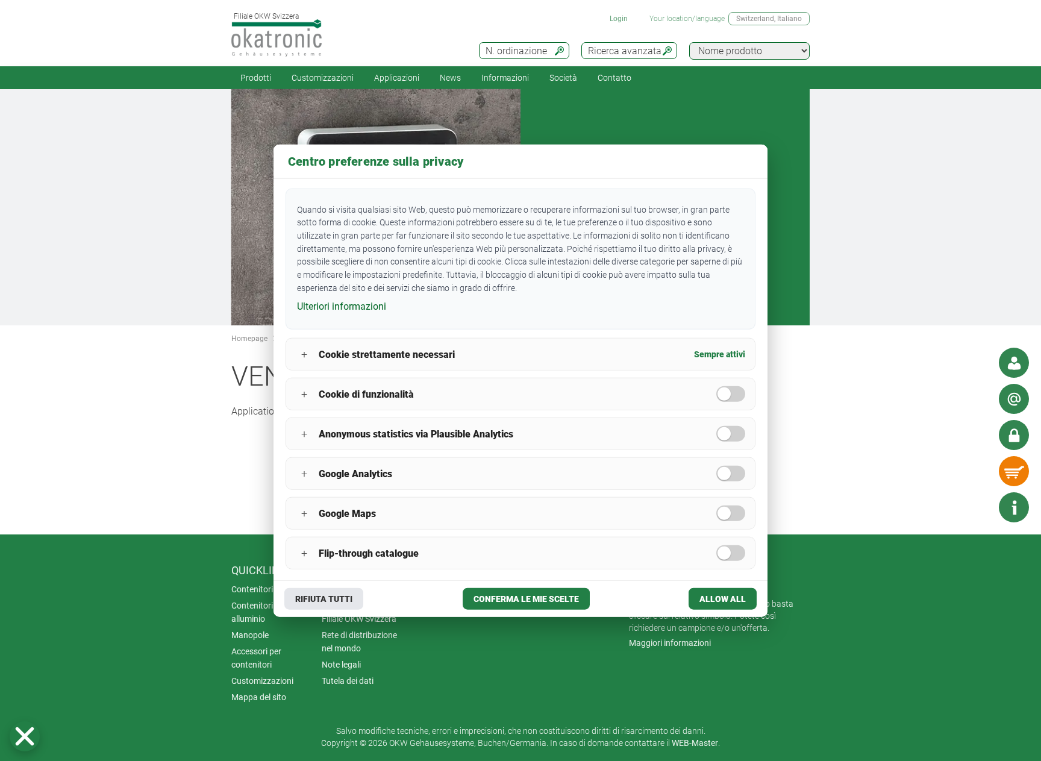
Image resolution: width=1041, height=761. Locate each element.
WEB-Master (695, 743)
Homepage (249, 338)
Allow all (722, 599)
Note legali (341, 664)
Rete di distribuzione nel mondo (359, 641)
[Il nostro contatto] (1014, 363)
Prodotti (255, 78)
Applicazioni (396, 78)
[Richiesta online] (1014, 399)
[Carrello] (1014, 471)
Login (619, 18)
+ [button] (304, 354)
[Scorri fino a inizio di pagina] (978, 507)
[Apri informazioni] (1014, 507)
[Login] (1014, 435)
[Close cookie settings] (25, 736)
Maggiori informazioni (670, 643)
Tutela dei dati (348, 681)
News (450, 78)
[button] (25, 736)
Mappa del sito (258, 697)
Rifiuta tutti (323, 599)
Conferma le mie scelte (526, 599)
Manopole (250, 635)
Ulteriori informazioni (341, 306)
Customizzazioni (323, 78)
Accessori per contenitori (256, 658)
